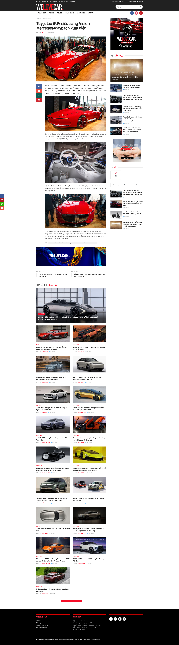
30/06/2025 (54, 563)
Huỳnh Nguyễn (82, 412)
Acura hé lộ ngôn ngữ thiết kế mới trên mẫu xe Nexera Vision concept (68, 317)
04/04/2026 (52, 382)
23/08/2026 (126, 102)
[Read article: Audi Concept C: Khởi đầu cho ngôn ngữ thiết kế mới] (53, 515)
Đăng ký (140, 1)
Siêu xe (38, 344)
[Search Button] (141, 7)
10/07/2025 (91, 533)
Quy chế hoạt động (52, 1)
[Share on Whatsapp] (39, 95)
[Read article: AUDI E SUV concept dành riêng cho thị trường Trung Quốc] (53, 424)
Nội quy (44, 1)
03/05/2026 (88, 352)
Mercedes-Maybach (54, 243)
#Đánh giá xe (69, 13)
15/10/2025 (54, 473)
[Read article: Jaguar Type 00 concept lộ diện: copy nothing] (89, 606)
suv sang (93, 243)
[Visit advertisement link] (71, 256)
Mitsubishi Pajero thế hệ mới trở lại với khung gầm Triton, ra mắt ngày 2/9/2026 (125, 76)
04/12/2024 (88, 622)
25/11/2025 (54, 442)
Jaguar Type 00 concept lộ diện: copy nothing (88, 619)
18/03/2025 (52, 624)
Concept (48, 18)
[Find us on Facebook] (132, 13)
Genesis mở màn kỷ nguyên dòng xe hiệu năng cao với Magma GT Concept (89, 439)
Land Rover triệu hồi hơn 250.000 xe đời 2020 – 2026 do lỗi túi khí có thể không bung (132, 97)
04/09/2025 (88, 503)
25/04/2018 (51, 33)
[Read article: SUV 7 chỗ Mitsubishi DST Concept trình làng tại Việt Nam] (89, 545)
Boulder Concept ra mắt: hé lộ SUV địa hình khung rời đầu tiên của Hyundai (51, 378)
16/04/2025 (89, 593)
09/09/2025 (54, 503)
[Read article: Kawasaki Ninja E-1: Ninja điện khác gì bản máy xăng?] (116, 88)
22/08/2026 (126, 112)
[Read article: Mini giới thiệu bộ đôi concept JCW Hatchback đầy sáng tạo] (89, 485)
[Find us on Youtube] (141, 13)
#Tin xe (51, 13)
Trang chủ (42, 13)
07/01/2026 (88, 382)
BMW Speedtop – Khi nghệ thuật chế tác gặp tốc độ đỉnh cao (52, 590)
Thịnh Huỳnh (81, 563)
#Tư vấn (91, 13)
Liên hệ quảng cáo (63, 1)
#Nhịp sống (81, 13)
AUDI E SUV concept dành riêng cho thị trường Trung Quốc (52, 439)
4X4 (43, 33)
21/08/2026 (54, 319)
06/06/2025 (89, 563)
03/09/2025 (52, 533)
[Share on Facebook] (39, 86)
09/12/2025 (91, 412)
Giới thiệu (38, 1)
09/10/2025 (89, 473)
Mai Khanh (81, 382)
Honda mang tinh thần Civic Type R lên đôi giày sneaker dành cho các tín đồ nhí (132, 130)
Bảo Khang (47, 319)
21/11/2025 (89, 442)
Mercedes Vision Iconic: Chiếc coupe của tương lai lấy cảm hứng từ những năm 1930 (52, 469)
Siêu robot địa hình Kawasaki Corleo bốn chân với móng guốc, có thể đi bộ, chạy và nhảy (88, 590)
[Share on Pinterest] (39, 100)
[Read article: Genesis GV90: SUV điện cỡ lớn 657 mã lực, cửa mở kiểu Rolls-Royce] (116, 109)
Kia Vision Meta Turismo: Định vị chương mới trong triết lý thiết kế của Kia (88, 409)
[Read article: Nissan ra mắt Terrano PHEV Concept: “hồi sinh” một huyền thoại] (89, 333)
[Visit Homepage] (49, 7)
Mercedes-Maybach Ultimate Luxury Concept (75, 243)
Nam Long (81, 352)
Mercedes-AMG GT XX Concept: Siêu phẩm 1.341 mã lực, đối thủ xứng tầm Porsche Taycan (53, 560)
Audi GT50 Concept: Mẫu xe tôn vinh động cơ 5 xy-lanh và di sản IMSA (52, 409)
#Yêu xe (59, 13)
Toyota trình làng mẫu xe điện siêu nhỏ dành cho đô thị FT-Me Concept (52, 620)
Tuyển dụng (72, 1)
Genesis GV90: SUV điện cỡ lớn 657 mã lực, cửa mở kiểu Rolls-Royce (132, 108)
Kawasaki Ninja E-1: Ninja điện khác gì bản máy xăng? (132, 86)
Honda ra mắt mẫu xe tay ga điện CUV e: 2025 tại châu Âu (132, 213)
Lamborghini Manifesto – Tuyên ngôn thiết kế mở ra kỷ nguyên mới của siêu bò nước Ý (89, 469)
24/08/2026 (115, 79)
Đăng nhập (133, 1)
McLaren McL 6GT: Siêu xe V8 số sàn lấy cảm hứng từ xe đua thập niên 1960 (51, 348)
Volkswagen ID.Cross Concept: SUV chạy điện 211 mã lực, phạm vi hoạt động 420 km (52, 499)
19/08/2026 (52, 352)
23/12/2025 (52, 412)
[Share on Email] (39, 91)
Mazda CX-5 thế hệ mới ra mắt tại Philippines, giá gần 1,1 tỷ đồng (133, 203)
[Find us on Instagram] (136, 13)
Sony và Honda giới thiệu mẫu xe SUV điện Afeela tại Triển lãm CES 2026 (87, 378)
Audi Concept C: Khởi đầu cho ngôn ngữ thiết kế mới (53, 529)
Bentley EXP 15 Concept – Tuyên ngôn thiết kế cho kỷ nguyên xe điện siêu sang (88, 529)
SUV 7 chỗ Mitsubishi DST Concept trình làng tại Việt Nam (89, 560)
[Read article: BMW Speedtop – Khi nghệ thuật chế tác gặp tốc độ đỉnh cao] (53, 575)
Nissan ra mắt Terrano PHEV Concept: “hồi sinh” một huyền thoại (89, 348)
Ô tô (44, 18)
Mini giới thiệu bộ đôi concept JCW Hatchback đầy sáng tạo (88, 499)
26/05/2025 (52, 593)
